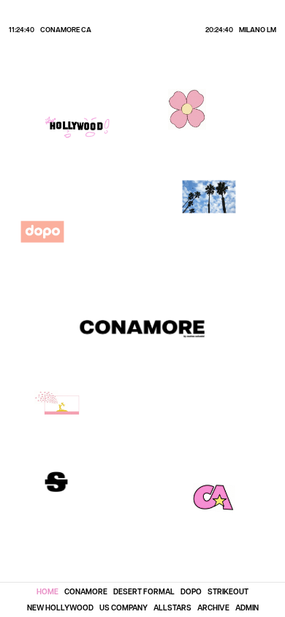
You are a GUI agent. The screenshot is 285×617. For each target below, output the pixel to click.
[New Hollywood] (77, 127)
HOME (47, 591)
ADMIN (247, 607)
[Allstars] (213, 497)
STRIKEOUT (228, 591)
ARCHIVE (213, 607)
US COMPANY (123, 607)
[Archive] (209, 196)
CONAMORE (85, 591)
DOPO (191, 591)
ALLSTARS (172, 607)
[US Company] (62, 405)
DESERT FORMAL (144, 591)
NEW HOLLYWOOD (60, 607)
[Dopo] (42, 232)
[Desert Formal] (187, 109)
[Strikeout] (56, 481)
